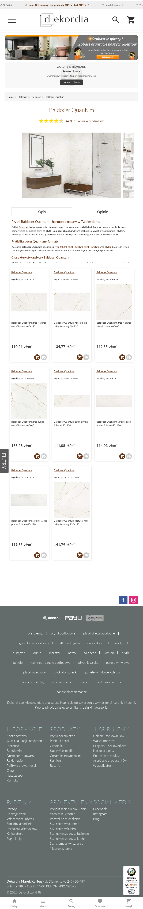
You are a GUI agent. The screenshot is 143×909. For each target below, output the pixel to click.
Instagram (100, 814)
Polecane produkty (106, 755)
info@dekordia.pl (102, 5)
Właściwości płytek (20, 819)
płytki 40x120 (75, 246)
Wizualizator (102, 765)
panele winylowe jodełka (102, 672)
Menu (43, 906)
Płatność (13, 746)
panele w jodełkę (32, 682)
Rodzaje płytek (17, 814)
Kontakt (12, 780)
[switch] (131, 892)
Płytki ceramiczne (62, 736)
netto (72, 653)
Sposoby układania (19, 823)
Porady (12, 809)
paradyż (118, 643)
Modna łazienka (61, 848)
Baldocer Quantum (21, 272)
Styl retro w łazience (64, 823)
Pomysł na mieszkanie (65, 819)
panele (18, 662)
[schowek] (44, 357)
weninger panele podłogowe (50, 662)
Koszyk (129, 906)
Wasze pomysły (104, 741)
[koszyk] (37, 357)
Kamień (55, 760)
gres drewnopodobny (34, 643)
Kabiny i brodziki (61, 750)
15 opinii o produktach (89, 121)
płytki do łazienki (65, 672)
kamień (109, 653)
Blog (96, 819)
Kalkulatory (15, 833)
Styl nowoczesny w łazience (69, 833)
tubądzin (19, 653)
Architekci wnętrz (62, 814)
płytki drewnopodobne (99, 633)
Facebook (100, 809)
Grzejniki (56, 746)
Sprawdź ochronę (71, 82)
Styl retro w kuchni (63, 829)
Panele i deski (59, 741)
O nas (11, 770)
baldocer (90, 653)
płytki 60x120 (91, 246)
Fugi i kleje (14, 838)
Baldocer (23, 227)
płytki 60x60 (60, 246)
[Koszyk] (131, 19)
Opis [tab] (42, 211)
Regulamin (14, 750)
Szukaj (71, 906)
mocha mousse (62, 682)
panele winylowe (118, 662)
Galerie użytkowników (108, 736)
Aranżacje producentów (110, 760)
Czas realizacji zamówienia (25, 741)
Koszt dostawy (17, 736)
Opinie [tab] (102, 211)
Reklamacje (15, 760)
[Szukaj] (115, 19)
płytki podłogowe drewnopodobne (81, 643)
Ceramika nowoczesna (65, 755)
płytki (108, 246)
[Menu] (12, 20)
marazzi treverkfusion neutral (101, 682)
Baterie (55, 765)
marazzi (54, 653)
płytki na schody (34, 672)
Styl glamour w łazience (66, 843)
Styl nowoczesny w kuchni (68, 838)
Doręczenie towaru (20, 755)
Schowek (100, 906)
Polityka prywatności (21, 765)
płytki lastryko (88, 662)
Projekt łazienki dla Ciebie (68, 809)
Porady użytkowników (22, 829)
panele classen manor (72, 692)
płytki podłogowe (63, 633)
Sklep (14, 906)
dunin (37, 653)
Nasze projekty (103, 750)
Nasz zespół (15, 775)
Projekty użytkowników (109, 746)
